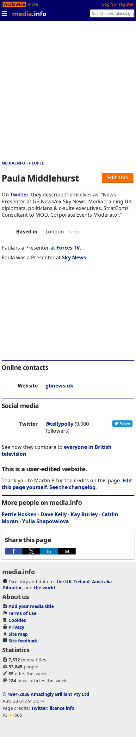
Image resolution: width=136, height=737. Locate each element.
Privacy (16, 627)
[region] (68, 314)
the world (44, 588)
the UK (64, 582)
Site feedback (23, 641)
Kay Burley (84, 514)
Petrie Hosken (19, 514)
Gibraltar (12, 588)
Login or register (117, 4)
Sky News (74, 257)
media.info (13, 163)
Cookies (17, 620)
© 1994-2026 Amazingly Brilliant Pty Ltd (46, 694)
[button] (13, 551)
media (29, 13)
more (33, 4)
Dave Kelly (53, 514)
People (36, 163)
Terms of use (22, 613)
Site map (18, 634)
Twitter (19, 194)
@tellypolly (59, 423)
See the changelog (72, 487)
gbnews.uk (59, 385)
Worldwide (14, 4)
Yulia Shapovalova (45, 521)
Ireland (82, 582)
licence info (62, 708)
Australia (102, 582)
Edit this (117, 177)
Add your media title (31, 606)
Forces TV (68, 247)
